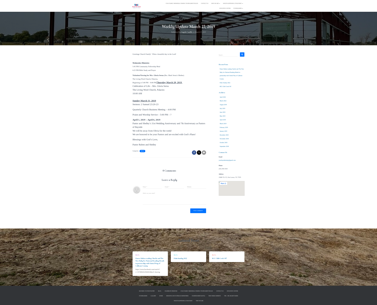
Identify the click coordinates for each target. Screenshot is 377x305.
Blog (142, 151)
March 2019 (223, 123)
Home (161, 296)
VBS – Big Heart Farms (231, 296)
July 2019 (222, 108)
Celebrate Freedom (171, 291)
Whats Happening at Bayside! (232, 3)
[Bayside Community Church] (136, 5)
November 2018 (224, 138)
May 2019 (222, 116)
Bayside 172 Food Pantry (147, 291)
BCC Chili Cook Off (225, 86)
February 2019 (224, 127)
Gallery (153, 296)
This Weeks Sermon (214, 296)
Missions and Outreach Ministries (177, 296)
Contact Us (204, 3)
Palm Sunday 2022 (225, 82)
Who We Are (215, 3)
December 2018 (224, 135)
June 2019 (222, 112)
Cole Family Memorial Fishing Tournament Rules (182, 3)
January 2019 (223, 131)
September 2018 (224, 146)
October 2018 (223, 142)
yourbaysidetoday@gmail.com (227, 160)
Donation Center (225, 8)
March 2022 (223, 101)
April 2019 (223, 120)
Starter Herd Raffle (198, 296)
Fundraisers (237, 8)
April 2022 (223, 97)
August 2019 (223, 104)
